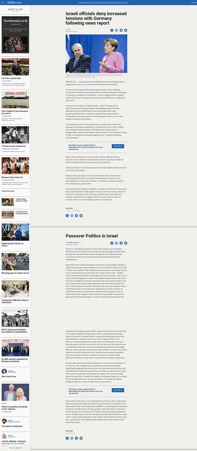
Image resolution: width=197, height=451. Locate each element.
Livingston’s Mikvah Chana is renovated (15, 301)
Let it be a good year (11, 78)
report (84, 84)
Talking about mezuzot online (22, 200)
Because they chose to (12, 177)
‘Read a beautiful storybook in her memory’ (14, 408)
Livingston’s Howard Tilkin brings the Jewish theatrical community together (13, 84)
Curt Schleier (7, 81)
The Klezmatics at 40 (15, 20)
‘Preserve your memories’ (14, 146)
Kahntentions (71, 433)
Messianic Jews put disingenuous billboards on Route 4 (12, 119)
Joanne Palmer (16, 24)
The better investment (12, 426)
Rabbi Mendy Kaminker (14, 422)
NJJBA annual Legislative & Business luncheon (15, 360)
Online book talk (8, 191)
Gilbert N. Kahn (72, 242)
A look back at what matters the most (13, 151)
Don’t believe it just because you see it (15, 112)
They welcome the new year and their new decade (15, 30)
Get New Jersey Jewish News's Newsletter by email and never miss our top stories (86, 147)
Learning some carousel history (22, 213)
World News (76, 210)
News (69, 210)
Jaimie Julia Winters (8, 180)
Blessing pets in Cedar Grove (15, 273)
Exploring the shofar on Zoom (12, 244)
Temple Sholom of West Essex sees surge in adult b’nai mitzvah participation (15, 183)
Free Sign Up (118, 146)
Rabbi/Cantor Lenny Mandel (11, 149)
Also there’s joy (9, 376)
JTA (68, 29)
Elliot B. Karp (11, 437)
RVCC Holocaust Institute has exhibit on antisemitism (14, 330)
